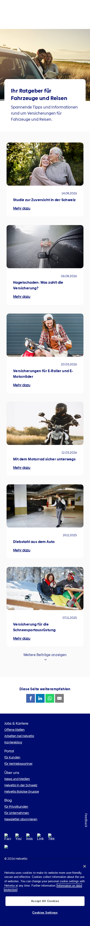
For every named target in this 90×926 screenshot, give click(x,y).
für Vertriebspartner (18, 763)
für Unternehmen (16, 813)
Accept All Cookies (45, 901)
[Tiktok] (51, 838)
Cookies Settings (45, 912)
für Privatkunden (16, 806)
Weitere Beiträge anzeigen (45, 654)
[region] (45, 893)
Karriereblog (13, 742)
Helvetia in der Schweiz (20, 785)
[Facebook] (7, 838)
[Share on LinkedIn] (40, 698)
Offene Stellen (14, 730)
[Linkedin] (40, 838)
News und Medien (17, 779)
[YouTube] (18, 838)
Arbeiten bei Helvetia (19, 736)
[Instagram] (29, 838)
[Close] (84, 866)
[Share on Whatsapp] (49, 698)
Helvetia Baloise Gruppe (21, 791)
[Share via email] (59, 698)
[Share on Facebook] (30, 698)
